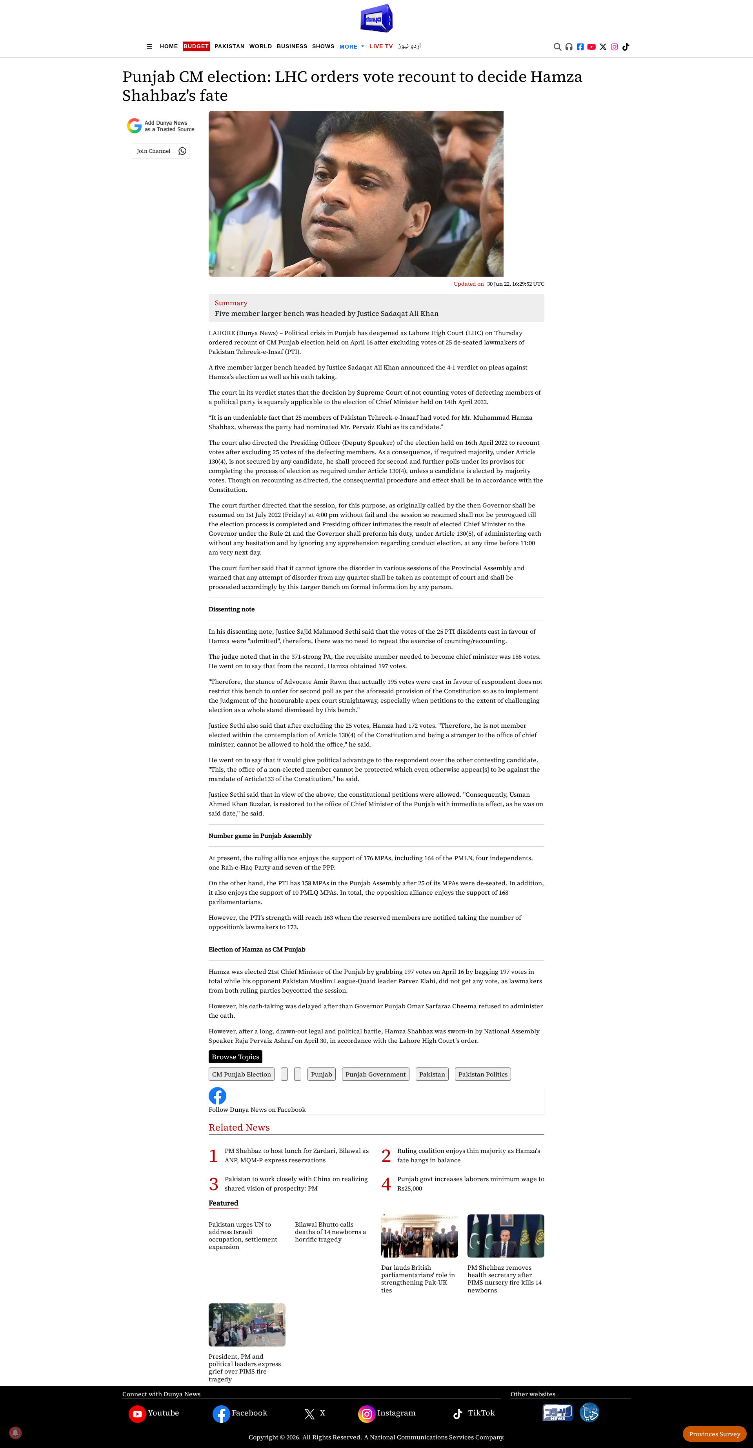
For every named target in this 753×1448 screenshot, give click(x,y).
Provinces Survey (714, 1434)
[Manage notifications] (15, 1432)
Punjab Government (376, 1074)
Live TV (381, 46)
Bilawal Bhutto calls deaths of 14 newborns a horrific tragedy (330, 1231)
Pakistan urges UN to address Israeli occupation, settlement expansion (243, 1235)
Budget (196, 46)
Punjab (321, 1074)
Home (169, 46)
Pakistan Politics (482, 1074)
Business (292, 46)
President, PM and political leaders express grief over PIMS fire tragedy (245, 1367)
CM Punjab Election (241, 1074)
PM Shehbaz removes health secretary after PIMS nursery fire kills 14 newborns (504, 1278)
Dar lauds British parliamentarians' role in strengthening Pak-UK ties (418, 1278)
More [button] (350, 46)
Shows (323, 46)
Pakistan (230, 46)
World (260, 46)
